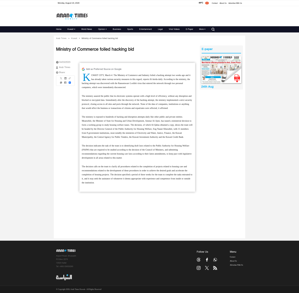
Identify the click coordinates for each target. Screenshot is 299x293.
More (201, 29)
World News (86, 29)
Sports (130, 29)
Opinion (101, 29)
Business (117, 29)
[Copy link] (70, 79)
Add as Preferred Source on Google (103, 69)
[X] (61, 79)
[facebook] (65, 84)
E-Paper (189, 29)
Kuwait (70, 29)
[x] (207, 268)
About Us (223, 3)
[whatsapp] (61, 84)
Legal (160, 29)
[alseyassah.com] (64, 277)
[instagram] (199, 268)
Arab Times (61, 38)
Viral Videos (174, 29)
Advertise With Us (235, 3)
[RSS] (215, 268)
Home (58, 29)
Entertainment (145, 29)
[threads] (199, 260)
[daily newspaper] (221, 69)
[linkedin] (65, 79)
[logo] (72, 16)
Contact (215, 3)
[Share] (70, 83)
